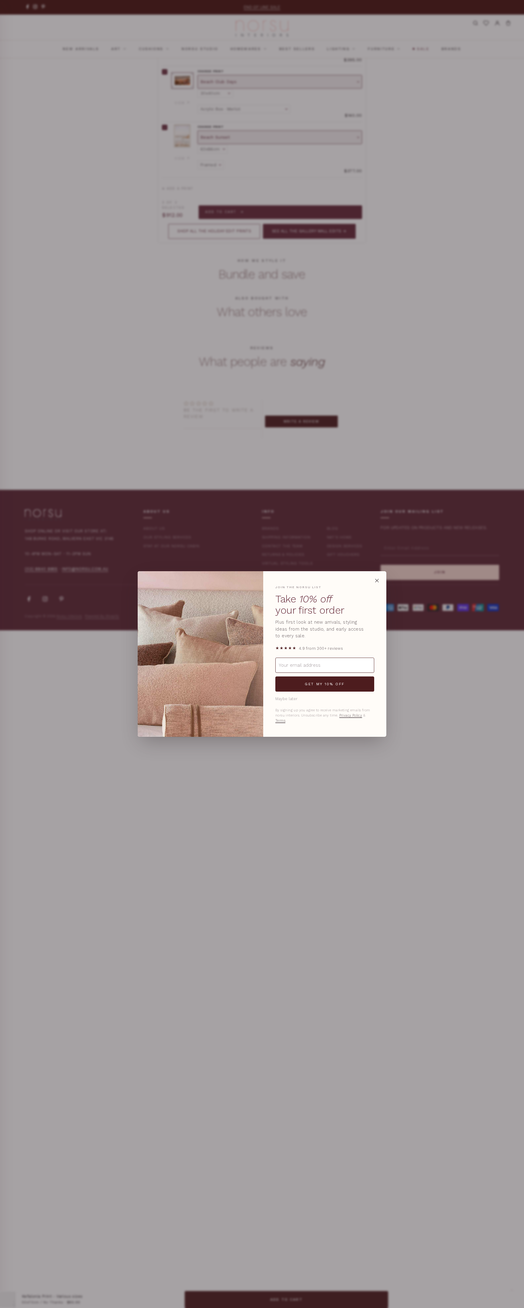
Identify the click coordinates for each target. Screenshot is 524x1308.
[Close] (376, 580)
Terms (280, 721)
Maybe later (286, 698)
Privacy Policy (350, 715)
